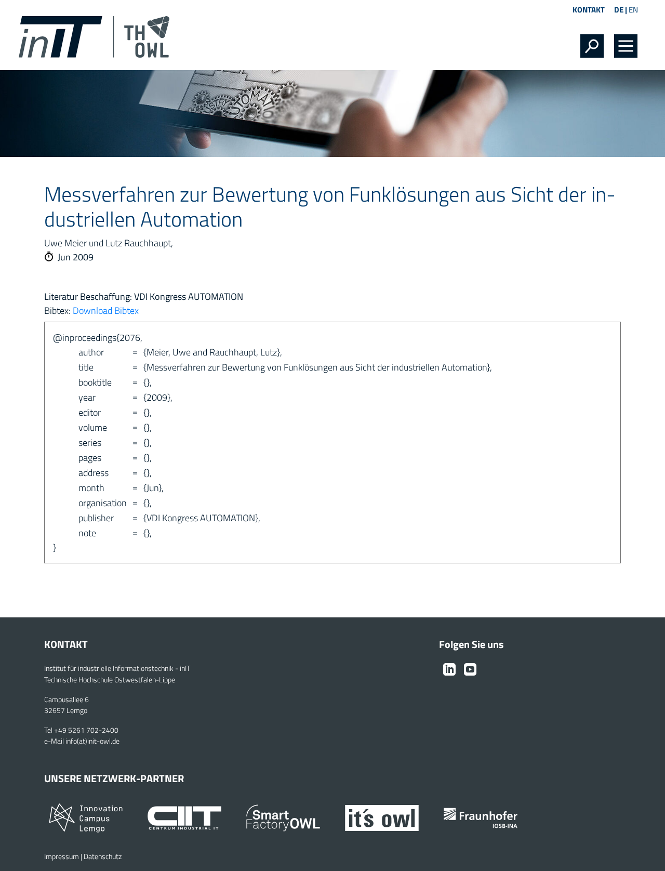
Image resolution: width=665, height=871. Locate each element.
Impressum (61, 856)
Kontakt (589, 10)
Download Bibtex (106, 310)
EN (633, 10)
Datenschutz (103, 856)
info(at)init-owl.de (92, 741)
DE (618, 10)
